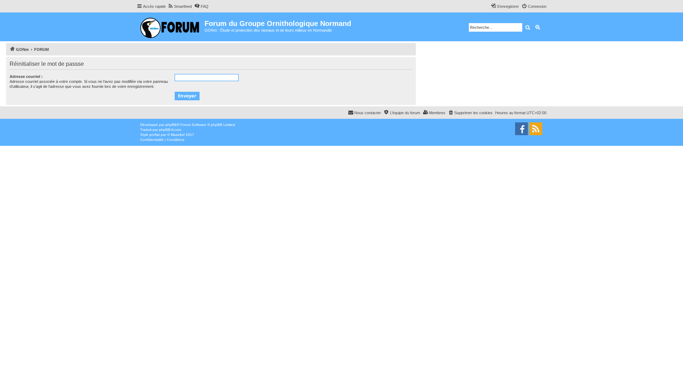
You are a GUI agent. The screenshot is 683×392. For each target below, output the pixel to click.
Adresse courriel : (26, 76)
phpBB (171, 125)
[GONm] (171, 26)
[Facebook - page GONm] (521, 128)
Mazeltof (178, 135)
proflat (154, 135)
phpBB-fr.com (170, 130)
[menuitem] (180, 6)
